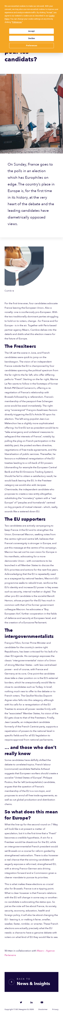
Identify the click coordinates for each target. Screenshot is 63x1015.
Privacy (55, 1009)
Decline (31, 38)
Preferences (31, 46)
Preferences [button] (17, 22)
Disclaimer (43, 1009)
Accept (31, 31)
